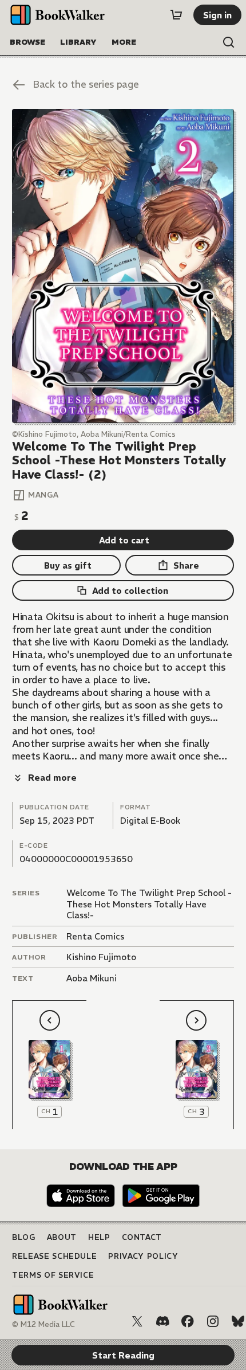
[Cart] (176, 15)
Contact (142, 1237)
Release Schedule (54, 1256)
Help (99, 1237)
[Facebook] (188, 1321)
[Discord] (162, 1321)
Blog (23, 1237)
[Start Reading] (123, 266)
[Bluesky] (238, 1321)
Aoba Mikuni (91, 978)
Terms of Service (53, 1275)
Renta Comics (95, 936)
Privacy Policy (143, 1256)
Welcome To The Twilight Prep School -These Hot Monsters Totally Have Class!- (149, 904)
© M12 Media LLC (43, 1324)
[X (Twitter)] (137, 1321)
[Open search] (228, 42)
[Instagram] (213, 1321)
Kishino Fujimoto (101, 957)
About (62, 1237)
